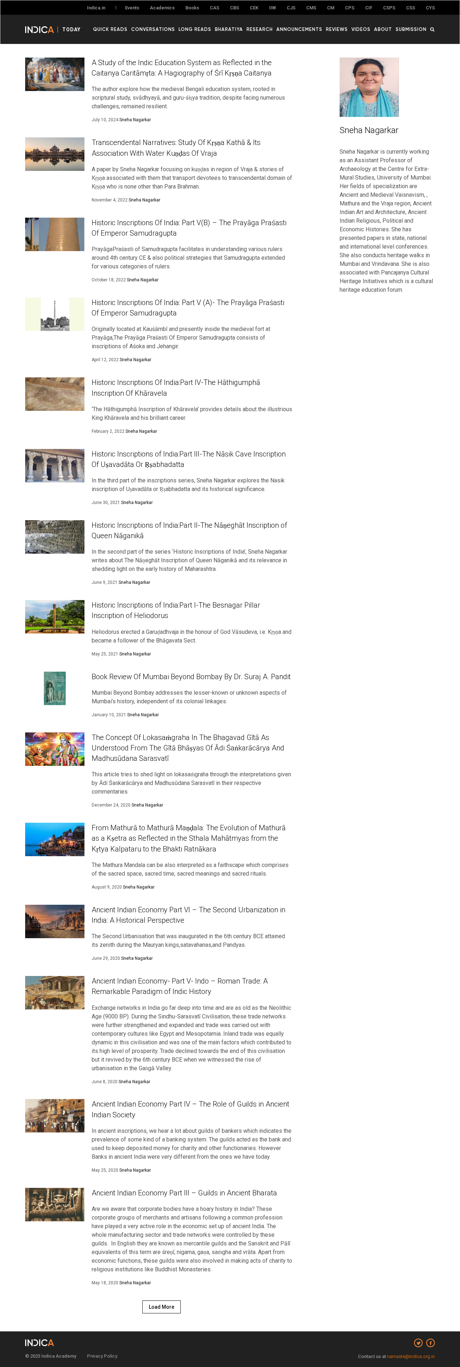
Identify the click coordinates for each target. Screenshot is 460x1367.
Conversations (153, 29)
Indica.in (96, 7)
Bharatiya (229, 29)
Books (192, 7)
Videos (361, 29)
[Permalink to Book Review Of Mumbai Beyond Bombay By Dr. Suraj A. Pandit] (54, 688)
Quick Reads (110, 29)
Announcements (299, 29)
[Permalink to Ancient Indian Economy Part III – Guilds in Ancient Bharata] (54, 1204)
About (383, 29)
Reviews (337, 29)
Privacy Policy (102, 1356)
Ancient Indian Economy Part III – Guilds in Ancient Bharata (184, 1193)
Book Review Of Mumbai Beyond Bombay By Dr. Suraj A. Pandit (191, 676)
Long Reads (195, 29)
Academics (162, 7)
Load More (161, 1307)
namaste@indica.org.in (411, 1356)
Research (260, 29)
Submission (411, 29)
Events (132, 7)
